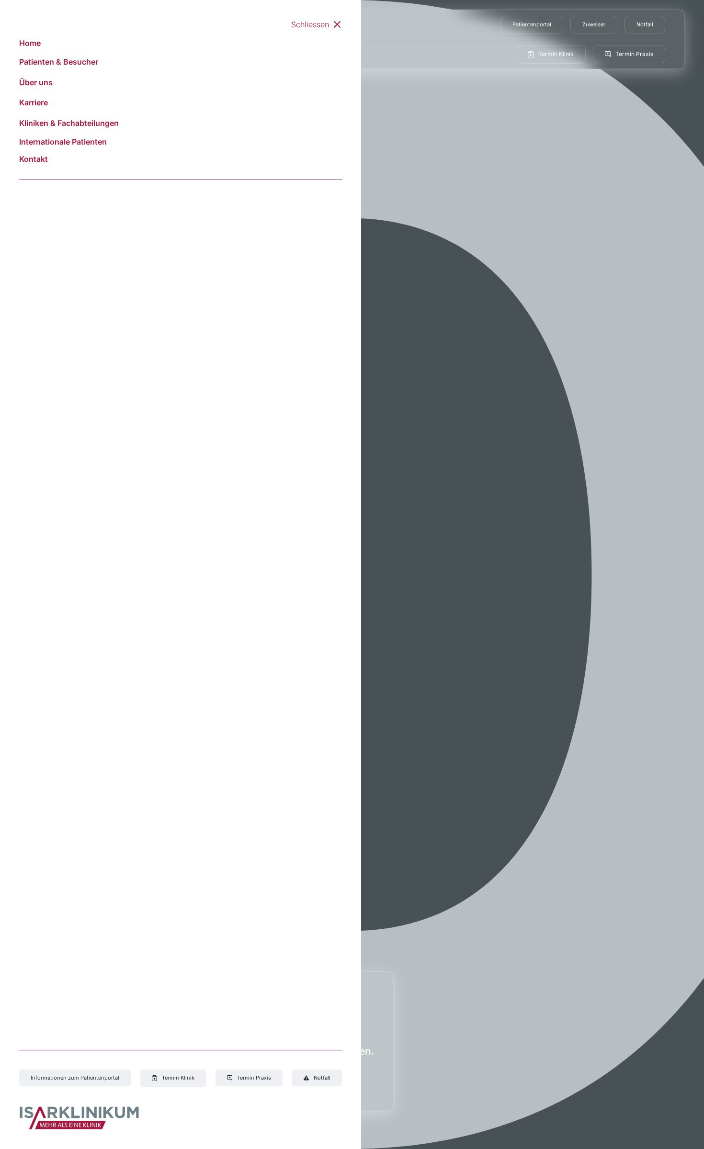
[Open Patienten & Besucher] (139, 54)
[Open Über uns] (186, 54)
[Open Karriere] (229, 54)
